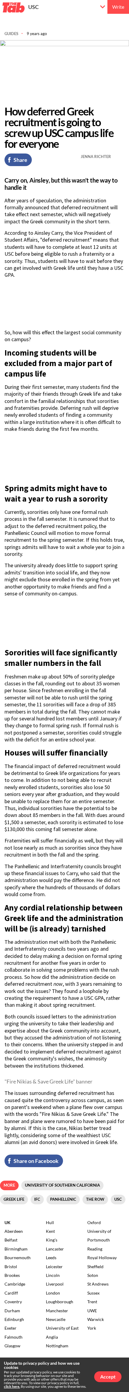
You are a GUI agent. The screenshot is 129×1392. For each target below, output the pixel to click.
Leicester (54, 1266)
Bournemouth (17, 1257)
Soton (92, 1275)
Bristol (10, 1266)
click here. (12, 1386)
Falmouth (13, 1337)
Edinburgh (14, 1319)
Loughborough (59, 1301)
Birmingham (16, 1248)
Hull (50, 1222)
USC (33, 7)
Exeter (10, 1328)
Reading (94, 1248)
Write (118, 7)
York (91, 1328)
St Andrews (98, 1283)
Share (20, 159)
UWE (92, 1310)
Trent (92, 1301)
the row (95, 1199)
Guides (11, 33)
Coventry (13, 1301)
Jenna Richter (96, 156)
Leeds (51, 1257)
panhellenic (63, 1199)
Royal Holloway (102, 1257)
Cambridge (14, 1283)
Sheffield (95, 1266)
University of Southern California (62, 1185)
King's (51, 1239)
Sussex (93, 1292)
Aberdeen (13, 1231)
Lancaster (55, 1248)
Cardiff (11, 1292)
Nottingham (57, 1345)
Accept (108, 1376)
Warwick (95, 1319)
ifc (37, 1199)
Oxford (94, 1222)
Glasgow (12, 1345)
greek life (14, 1199)
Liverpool (55, 1283)
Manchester (57, 1310)
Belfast (10, 1239)
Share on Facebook (36, 1161)
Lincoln (53, 1275)
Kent (50, 1231)
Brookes (12, 1275)
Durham (12, 1310)
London (53, 1292)
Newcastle (55, 1319)
